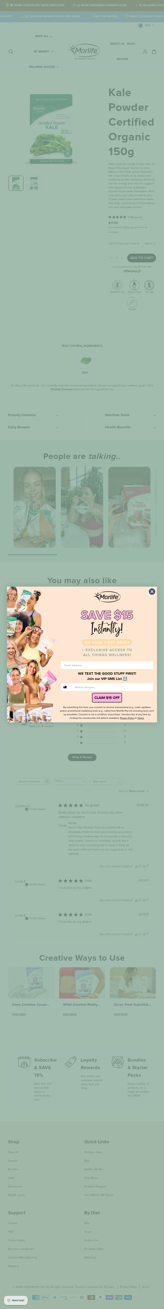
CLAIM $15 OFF (107, 697)
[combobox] (67, 687)
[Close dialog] (152, 592)
